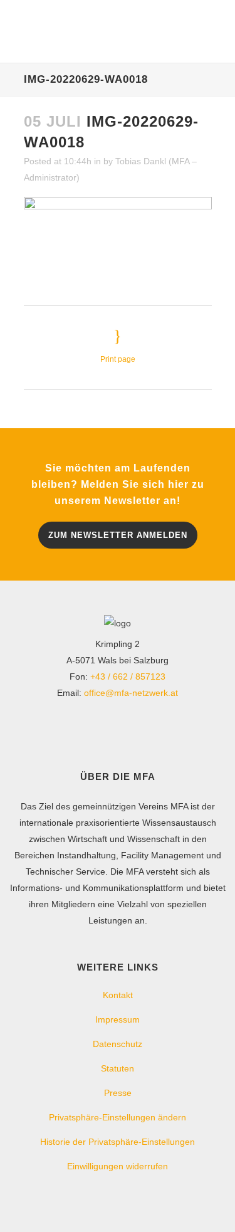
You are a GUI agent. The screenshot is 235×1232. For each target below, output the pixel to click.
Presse (118, 1093)
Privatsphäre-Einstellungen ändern (117, 1117)
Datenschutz (117, 1044)
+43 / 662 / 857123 (127, 676)
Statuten (117, 1068)
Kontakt (118, 995)
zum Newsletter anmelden (117, 535)
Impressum (117, 1019)
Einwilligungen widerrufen (117, 1166)
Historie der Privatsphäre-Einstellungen (117, 1142)
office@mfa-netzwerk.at (131, 693)
